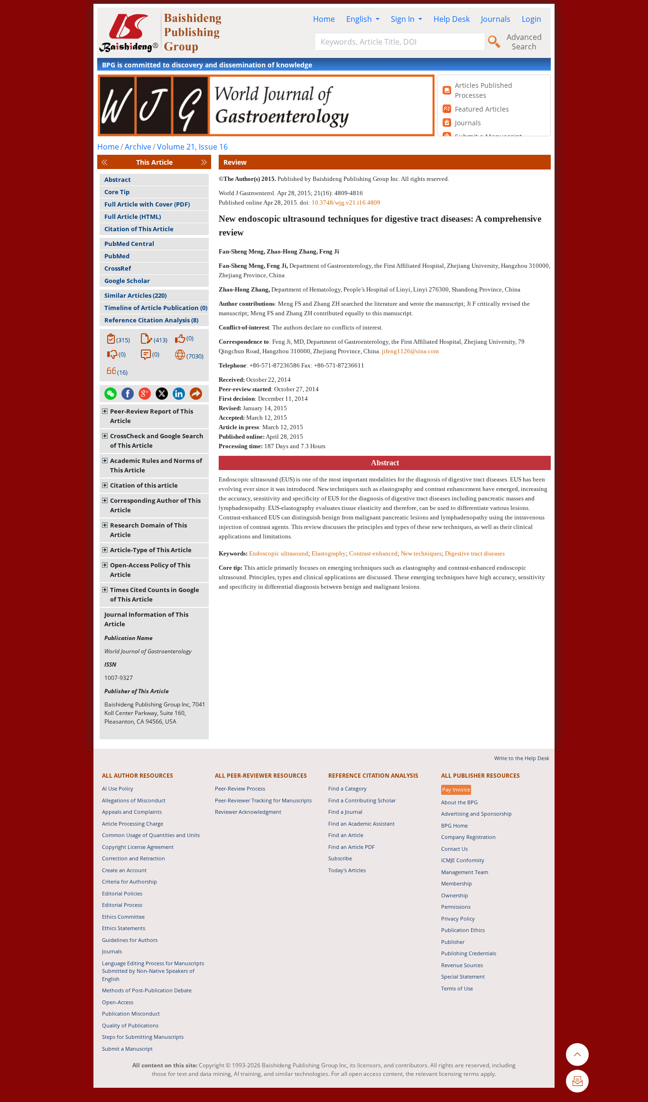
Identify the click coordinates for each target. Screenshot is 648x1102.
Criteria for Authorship (129, 881)
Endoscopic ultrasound (278, 553)
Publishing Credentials (468, 953)
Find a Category (347, 788)
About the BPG (459, 802)
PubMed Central (129, 243)
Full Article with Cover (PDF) (147, 204)
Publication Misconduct (131, 1013)
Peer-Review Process (240, 788)
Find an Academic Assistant (361, 823)
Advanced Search (524, 41)
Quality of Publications (130, 1025)
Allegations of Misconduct (134, 800)
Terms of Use (457, 988)
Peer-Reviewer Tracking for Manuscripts (263, 800)
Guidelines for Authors (129, 939)
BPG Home (454, 825)
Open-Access (117, 1002)
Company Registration (468, 836)
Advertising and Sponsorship (476, 813)
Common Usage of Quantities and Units (151, 834)
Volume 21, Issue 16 (192, 146)
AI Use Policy (117, 788)
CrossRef (117, 268)
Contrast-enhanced (373, 553)
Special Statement (463, 976)
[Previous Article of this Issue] (104, 162)
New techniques (421, 553)
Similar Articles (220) (135, 295)
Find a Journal (345, 811)
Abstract (117, 179)
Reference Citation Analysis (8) (151, 320)
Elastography (329, 553)
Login (531, 19)
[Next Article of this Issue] (204, 162)
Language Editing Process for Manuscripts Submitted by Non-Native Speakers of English (153, 971)
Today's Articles (347, 870)
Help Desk (452, 19)
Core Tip (117, 192)
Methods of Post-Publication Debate (147, 990)
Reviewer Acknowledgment (248, 811)
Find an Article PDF (351, 846)
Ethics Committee (123, 916)
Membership (456, 883)
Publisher (452, 941)
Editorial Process (122, 904)
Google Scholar (127, 280)
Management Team (464, 872)
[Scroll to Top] (577, 1054)
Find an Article (345, 834)
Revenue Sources (462, 965)
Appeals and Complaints (132, 811)
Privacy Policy (458, 918)
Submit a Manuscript (127, 1048)
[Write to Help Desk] (577, 1081)
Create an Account (124, 870)
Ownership (454, 895)
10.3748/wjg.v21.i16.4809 (346, 202)
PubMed (117, 256)
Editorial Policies (122, 893)
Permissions (456, 906)
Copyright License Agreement (138, 846)
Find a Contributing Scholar (362, 800)
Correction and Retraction (133, 858)
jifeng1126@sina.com (410, 351)
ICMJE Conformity (462, 860)
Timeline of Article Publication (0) (155, 307)
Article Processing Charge (132, 823)
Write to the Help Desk (521, 758)
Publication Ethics (463, 929)
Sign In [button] (404, 19)
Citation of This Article (139, 229)
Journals (495, 19)
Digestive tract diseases (475, 553)
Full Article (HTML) (132, 216)
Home (324, 19)
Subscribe (340, 858)
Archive (138, 146)
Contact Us (454, 848)
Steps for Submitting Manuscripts (143, 1036)
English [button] (360, 19)
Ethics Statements (123, 928)
